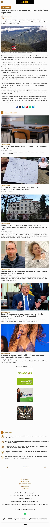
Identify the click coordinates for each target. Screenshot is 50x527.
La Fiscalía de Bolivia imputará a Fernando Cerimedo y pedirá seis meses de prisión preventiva (24, 272)
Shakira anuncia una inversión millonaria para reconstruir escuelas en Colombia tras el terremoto (22, 356)
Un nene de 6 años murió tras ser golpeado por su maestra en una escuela (24, 147)
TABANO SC (8, 17)
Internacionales (6, 7)
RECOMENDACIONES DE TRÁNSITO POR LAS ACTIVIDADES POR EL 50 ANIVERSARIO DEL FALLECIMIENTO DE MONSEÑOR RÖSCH (27, 447)
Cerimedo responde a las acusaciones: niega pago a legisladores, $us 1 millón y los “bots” (20, 188)
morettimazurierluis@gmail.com (39, 518)
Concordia (25, 479)
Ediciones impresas (26, 484)
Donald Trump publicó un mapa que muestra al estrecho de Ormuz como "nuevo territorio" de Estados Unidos (23, 315)
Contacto (26, 486)
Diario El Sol (26, 467)
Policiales (25, 481)
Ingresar (26, 488)
